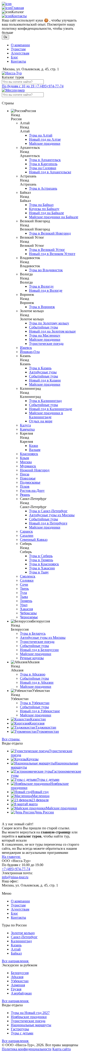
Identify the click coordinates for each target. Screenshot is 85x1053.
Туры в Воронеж (42, 307)
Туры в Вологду (41, 286)
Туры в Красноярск (44, 564)
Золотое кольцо (23, 933)
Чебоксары (28, 613)
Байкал (16, 953)
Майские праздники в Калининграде (46, 415)
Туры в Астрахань (43, 188)
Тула (23, 593)
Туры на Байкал (41, 205)
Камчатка (27, 429)
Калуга (25, 425)
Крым (24, 458)
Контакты (19, 16)
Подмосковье (30, 482)
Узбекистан (20, 981)
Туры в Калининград (45, 401)
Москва (26, 462)
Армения (18, 985)
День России (44, 812)
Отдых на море (40, 421)
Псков (24, 486)
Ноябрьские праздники (29, 1017)
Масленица (40, 796)
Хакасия (26, 609)
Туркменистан (48, 731)
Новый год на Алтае (45, 139)
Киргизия (36, 723)
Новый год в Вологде (45, 290)
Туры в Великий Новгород (50, 233)
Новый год (40, 792)
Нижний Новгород (34, 470)
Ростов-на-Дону (32, 490)
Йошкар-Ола (30, 352)
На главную (11, 857)
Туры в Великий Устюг (47, 250)
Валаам (34, 450)
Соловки (27, 580)
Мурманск (28, 466)
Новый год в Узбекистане (40, 711)
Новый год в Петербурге (48, 523)
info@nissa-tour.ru (15, 877)
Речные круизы (32, 658)
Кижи (33, 446)
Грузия (16, 989)
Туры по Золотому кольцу (49, 323)
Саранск (26, 531)
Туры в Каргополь (43, 164)
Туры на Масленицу (44, 335)
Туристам (18, 49)
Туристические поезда (46, 343)
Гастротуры (20, 1029)
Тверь (24, 588)
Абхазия (17, 977)
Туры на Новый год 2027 (30, 1013)
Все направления (15, 961)
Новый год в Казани (45, 380)
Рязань (25, 495)
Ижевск (26, 348)
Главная (18, 8)
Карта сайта (61, 1049)
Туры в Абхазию (32, 674)
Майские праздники (44, 143)
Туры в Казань (40, 368)
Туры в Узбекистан (34, 703)
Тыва (24, 597)
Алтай (16, 949)
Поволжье (28, 478)
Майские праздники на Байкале (53, 217)
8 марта (32, 804)
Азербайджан (21, 993)
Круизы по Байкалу (44, 209)
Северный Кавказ (33, 539)
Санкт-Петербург (24, 937)
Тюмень (26, 601)
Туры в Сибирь (41, 556)
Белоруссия (20, 973)
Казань (16, 945)
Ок (5, 37)
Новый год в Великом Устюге (52, 254)
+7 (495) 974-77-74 (32, 86)
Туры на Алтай (40, 135)
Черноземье (29, 617)
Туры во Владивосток (46, 270)
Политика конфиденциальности (26, 1049)
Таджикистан (45, 727)
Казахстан (38, 719)
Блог (14, 57)
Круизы (33, 759)
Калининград (21, 941)
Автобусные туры (43, 372)
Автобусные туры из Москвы (52, 515)
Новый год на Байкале (46, 213)
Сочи (24, 584)
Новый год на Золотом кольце (52, 331)
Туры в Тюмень (41, 560)
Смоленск (27, 576)
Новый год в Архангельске (50, 172)
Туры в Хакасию (42, 568)
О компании (20, 45)
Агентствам (20, 53)
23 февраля (40, 800)
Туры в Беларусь (33, 633)
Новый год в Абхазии (36, 682)
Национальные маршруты (31, 1025)
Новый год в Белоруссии (39, 650)
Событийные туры (43, 327)
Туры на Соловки (42, 168)
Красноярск (29, 454)
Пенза (24, 474)
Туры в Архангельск (45, 160)
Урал (23, 605)
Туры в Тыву (39, 572)
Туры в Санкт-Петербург (48, 511)
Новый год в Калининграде (50, 409)
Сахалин (26, 535)
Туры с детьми (48, 779)
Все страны (11, 739)
